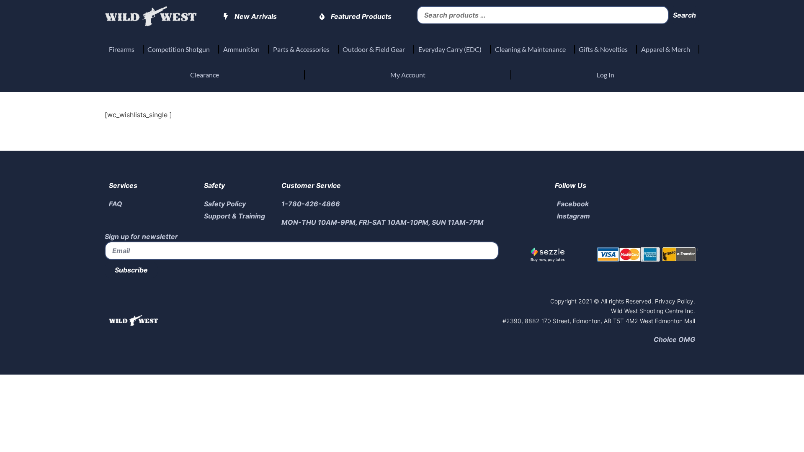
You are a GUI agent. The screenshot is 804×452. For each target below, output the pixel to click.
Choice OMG (674, 339)
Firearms (121, 49)
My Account (407, 75)
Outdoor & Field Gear (374, 49)
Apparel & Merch (665, 49)
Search (684, 15)
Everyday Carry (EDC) (450, 49)
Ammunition (241, 49)
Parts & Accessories (301, 49)
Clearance (204, 75)
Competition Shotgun (178, 49)
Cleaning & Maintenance (530, 49)
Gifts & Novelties (603, 49)
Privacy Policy (673, 301)
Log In (605, 75)
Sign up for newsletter (141, 236)
